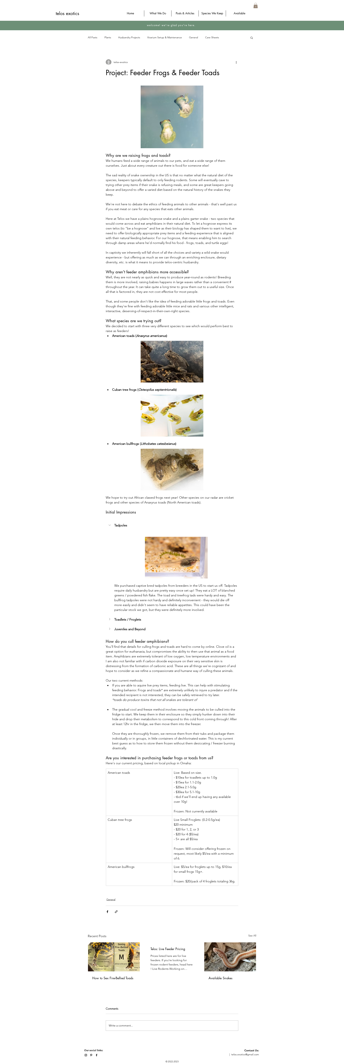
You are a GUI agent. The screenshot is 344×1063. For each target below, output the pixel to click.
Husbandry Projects (129, 37)
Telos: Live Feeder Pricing (167, 949)
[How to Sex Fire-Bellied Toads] (114, 956)
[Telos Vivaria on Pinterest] (91, 1055)
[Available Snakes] (230, 956)
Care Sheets (212, 37)
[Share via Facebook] (107, 911)
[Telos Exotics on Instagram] (85, 1055)
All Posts (92, 37)
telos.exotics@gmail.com (245, 1054)
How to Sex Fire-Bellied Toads (112, 978)
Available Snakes (220, 978)
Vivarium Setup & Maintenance (164, 37)
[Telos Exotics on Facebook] (96, 1055)
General (193, 37)
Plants (107, 37)
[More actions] (236, 62)
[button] (255, 5)
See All (252, 935)
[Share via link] (116, 911)
